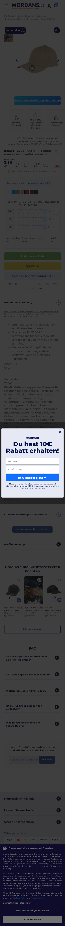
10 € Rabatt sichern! (32, 477)
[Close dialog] (60, 432)
